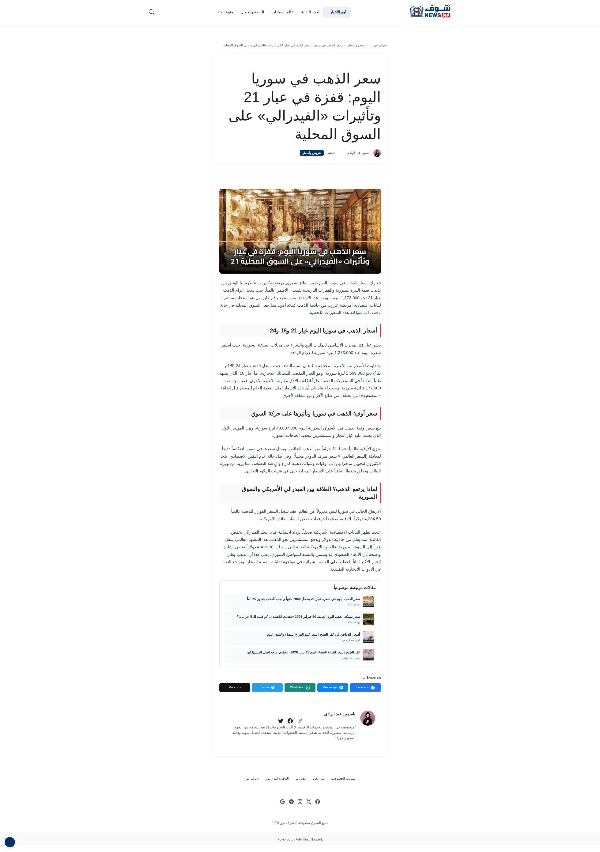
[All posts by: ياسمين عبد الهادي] (367, 718)
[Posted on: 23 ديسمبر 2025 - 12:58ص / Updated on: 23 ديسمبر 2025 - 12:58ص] (340, 153)
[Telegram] (291, 802)
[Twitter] (280, 721)
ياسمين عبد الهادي (359, 153)
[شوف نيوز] (430, 11)
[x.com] (309, 802)
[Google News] (282, 802)
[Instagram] (300, 802)
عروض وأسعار (358, 45)
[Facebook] (290, 721)
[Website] (299, 721)
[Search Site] (151, 12)
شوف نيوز (380, 45)
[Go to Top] (10, 842)
